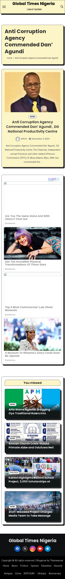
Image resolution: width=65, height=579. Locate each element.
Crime (18, 573)
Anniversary (55, 573)
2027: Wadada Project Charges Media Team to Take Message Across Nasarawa (30, 515)
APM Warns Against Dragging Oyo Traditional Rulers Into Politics (29, 413)
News (32, 117)
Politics (14, 473)
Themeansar (56, 560)
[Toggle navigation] (4, 7)
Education (46, 565)
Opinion (35, 565)
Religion (8, 573)
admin (24, 138)
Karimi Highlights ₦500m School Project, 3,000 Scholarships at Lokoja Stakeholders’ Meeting (31, 481)
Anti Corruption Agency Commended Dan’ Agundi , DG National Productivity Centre (32, 127)
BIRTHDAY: (29, 573)
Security (58, 565)
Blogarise (41, 560)
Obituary (41, 573)
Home (6, 565)
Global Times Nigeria (33, 3)
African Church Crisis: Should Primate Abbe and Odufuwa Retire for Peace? (32, 447)
